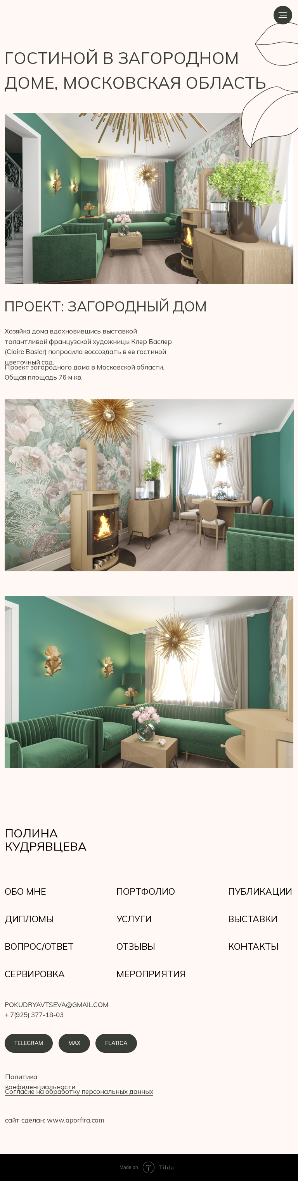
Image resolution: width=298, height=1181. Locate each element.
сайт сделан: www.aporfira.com (54, 1120)
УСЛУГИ (134, 919)
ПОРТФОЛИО (145, 891)
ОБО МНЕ (25, 891)
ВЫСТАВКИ (252, 919)
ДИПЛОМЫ (29, 919)
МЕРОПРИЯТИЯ (151, 974)
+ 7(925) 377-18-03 (34, 1015)
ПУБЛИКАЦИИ (260, 891)
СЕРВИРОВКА (35, 974)
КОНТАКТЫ (253, 946)
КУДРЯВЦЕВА (46, 846)
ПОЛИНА (31, 833)
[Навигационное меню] (283, 15)
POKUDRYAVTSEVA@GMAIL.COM (56, 1004)
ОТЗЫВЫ (135, 946)
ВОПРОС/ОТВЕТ (39, 946)
